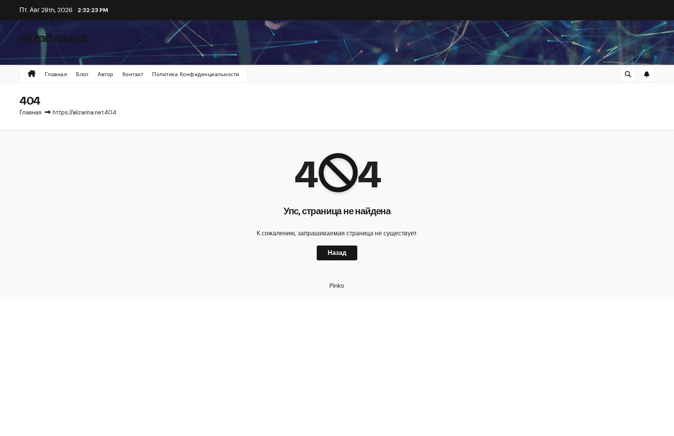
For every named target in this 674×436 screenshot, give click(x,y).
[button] (628, 74)
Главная (56, 74)
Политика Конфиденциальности (195, 74)
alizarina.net (53, 38)
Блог (82, 74)
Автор (106, 74)
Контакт (133, 74)
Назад (337, 253)
